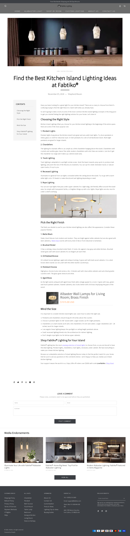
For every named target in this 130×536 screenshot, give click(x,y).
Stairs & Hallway (29, 521)
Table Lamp (28, 509)
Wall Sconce (28, 503)
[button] (5, 6)
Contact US (48, 501)
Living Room (28, 518)
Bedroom (27, 512)
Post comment (65, 421)
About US (47, 498)
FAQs (6, 515)
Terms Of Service (10, 506)
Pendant (27, 501)
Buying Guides (49, 512)
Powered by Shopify (9, 532)
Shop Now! (110, 363)
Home (58, 71)
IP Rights (7, 512)
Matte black (56, 241)
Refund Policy (9, 501)
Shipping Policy (9, 498)
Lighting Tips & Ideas (66, 71)
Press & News (49, 506)
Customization (49, 503)
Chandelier (28, 498)
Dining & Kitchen (29, 515)
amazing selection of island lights (74, 345)
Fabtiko (11, 529)
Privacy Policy (9, 503)
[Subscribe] (125, 498)
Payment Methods (10, 509)
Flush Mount (28, 506)
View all (65, 477)
